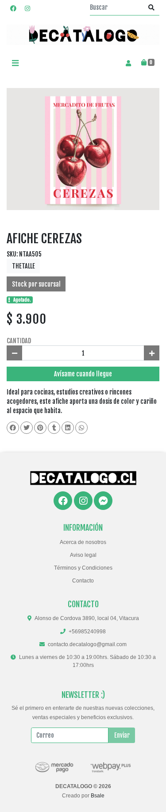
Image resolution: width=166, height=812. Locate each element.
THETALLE (23, 266)
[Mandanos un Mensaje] (103, 500)
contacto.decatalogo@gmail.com (87, 644)
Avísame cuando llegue (83, 374)
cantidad (19, 341)
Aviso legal (83, 555)
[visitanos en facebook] (13, 8)
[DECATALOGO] (83, 34)
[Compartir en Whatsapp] (81, 427)
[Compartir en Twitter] (26, 427)
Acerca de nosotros (83, 542)
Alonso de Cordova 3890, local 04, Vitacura (87, 618)
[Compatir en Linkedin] (68, 427)
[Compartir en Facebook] (13, 427)
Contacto (83, 581)
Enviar (122, 735)
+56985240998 (87, 631)
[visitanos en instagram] (27, 8)
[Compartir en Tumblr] (54, 427)
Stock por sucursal (36, 284)
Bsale (97, 796)
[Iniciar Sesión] (128, 63)
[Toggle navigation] (15, 63)
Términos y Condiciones (83, 568)
